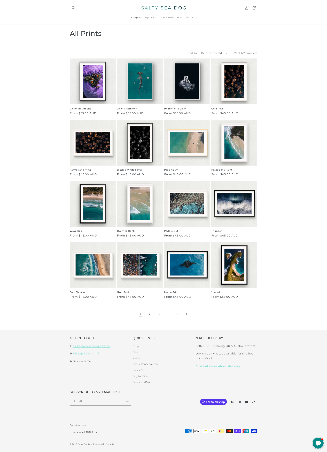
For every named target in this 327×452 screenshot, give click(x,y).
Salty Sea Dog (85, 444)
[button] (73, 8)
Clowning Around (80, 108)
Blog (136, 346)
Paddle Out (171, 230)
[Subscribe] (127, 402)
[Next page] (186, 314)
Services (138, 370)
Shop (136, 352)
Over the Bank (126, 230)
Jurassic (216, 292)
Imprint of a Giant (175, 108)
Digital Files (140, 376)
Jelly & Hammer (127, 108)
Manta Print (171, 292)
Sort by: (193, 53)
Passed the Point (221, 169)
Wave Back (76, 230)
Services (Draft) (143, 382)
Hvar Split (123, 292)
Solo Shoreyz (77, 292)
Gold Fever (217, 108)
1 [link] (140, 314)
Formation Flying (80, 169)
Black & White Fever (129, 169)
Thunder (216, 230)
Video (136, 358)
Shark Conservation (145, 364)
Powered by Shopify (103, 444)
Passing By (171, 169)
